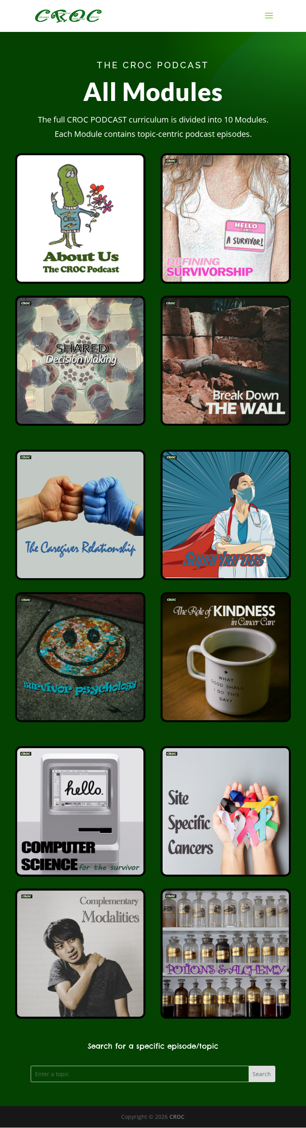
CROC (176, 1116)
